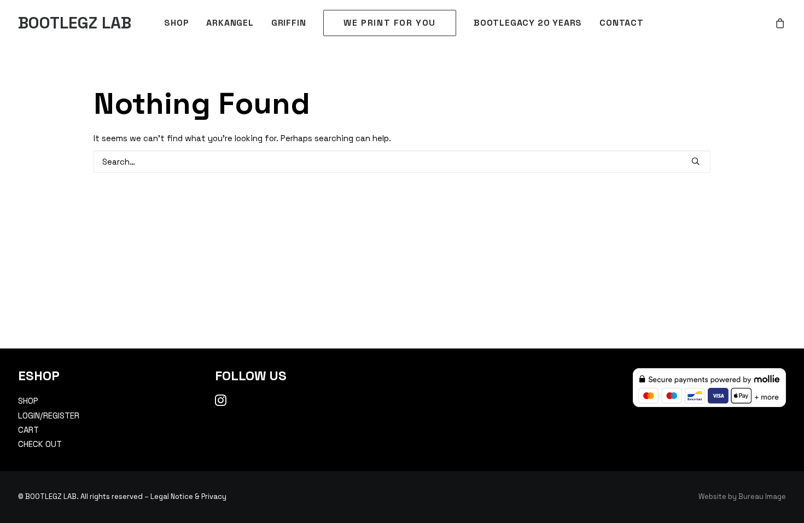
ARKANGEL (229, 22)
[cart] (780, 23)
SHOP (176, 22)
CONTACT (621, 22)
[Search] (402, 161)
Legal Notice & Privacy (188, 496)
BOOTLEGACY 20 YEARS (528, 22)
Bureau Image (762, 496)
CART (28, 430)
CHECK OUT (40, 444)
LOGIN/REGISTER (48, 415)
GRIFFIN (288, 22)
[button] (695, 161)
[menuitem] (176, 23)
